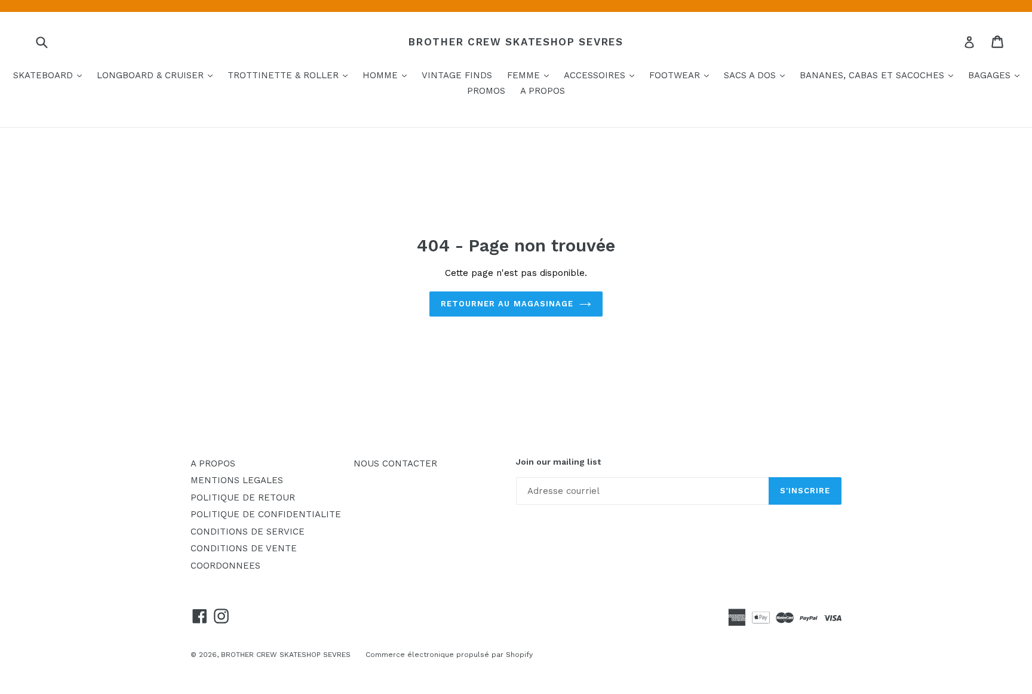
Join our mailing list (558, 461)
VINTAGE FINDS (457, 75)
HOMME (388, 75)
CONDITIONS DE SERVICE (248, 531)
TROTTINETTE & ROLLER (291, 75)
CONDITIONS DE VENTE (244, 548)
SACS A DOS (757, 75)
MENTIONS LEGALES (237, 480)
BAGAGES (996, 75)
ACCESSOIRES (602, 75)
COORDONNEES (225, 565)
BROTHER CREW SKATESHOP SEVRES (515, 42)
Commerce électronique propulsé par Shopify (449, 654)
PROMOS (486, 90)
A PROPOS (542, 90)
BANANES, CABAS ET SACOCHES (879, 75)
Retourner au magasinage (507, 303)
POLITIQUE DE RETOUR (243, 497)
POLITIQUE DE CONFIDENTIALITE (266, 514)
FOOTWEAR (682, 75)
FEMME (531, 75)
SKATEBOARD (50, 75)
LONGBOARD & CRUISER (158, 75)
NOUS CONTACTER (395, 463)
